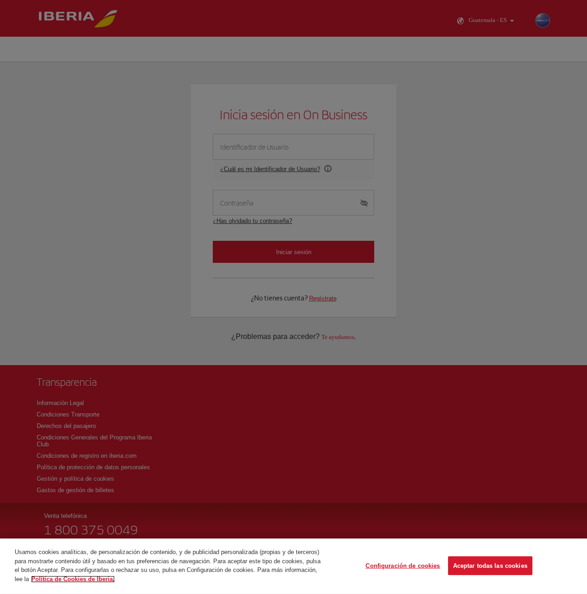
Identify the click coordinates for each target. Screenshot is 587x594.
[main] (293, 566)
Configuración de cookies (402, 565)
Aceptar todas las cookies (490, 565)
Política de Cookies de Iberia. (73, 578)
